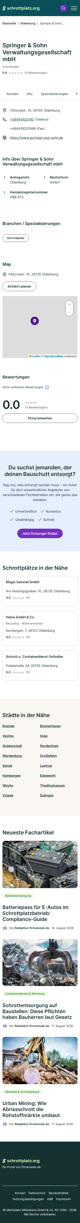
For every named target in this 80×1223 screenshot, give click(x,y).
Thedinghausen (52, 785)
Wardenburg (12, 756)
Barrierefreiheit (59, 1193)
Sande (7, 766)
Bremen (8, 726)
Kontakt (20, 1193)
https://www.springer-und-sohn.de (36, 138)
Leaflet (36, 356)
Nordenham (49, 746)
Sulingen (47, 795)
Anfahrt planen (19, 286)
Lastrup (46, 766)
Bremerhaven (50, 726)
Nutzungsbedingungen (28, 1199)
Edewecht (48, 775)
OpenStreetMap (54, 356)
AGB (50, 1199)
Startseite (9, 23)
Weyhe (7, 785)
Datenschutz (37, 1193)
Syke (44, 736)
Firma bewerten (40, 418)
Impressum (63, 1199)
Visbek (7, 795)
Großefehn (48, 756)
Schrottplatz (15, 238)
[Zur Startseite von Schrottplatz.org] (20, 8)
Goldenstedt (12, 746)
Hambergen (11, 775)
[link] (40, 591)
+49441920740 (22, 119)
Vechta (8, 736)
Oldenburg (27, 23)
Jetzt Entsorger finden (40, 533)
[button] (63, 8)
